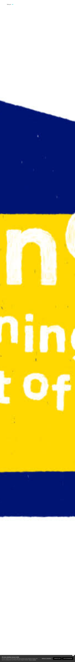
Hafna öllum (57, 658)
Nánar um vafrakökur (32, 659)
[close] (73, 655)
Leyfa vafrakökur (67, 658)
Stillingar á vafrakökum (46, 658)
